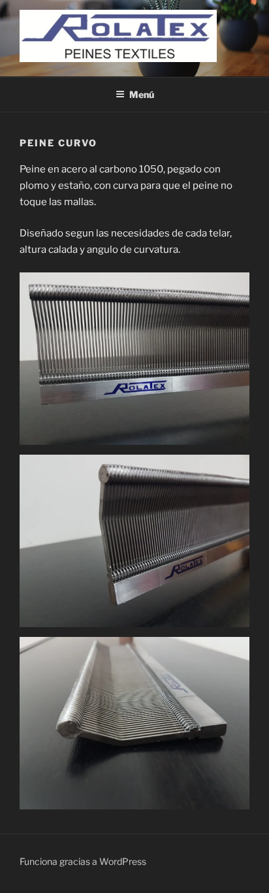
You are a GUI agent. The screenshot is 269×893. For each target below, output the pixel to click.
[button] (134, 358)
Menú (141, 94)
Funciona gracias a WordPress (83, 861)
